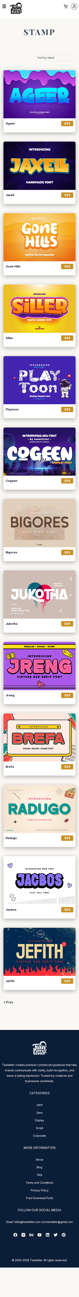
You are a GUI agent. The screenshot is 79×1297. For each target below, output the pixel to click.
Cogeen (11, 481)
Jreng (10, 695)
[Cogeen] (39, 452)
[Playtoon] (39, 380)
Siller (9, 338)
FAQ (39, 1175)
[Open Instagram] (23, 1236)
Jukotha (11, 624)
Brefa (10, 766)
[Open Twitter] (55, 1236)
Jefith (10, 981)
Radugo (11, 838)
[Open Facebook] (15, 1236)
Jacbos (11, 909)
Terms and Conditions (39, 1182)
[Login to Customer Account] (74, 6)
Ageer (10, 123)
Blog (39, 1167)
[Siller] (39, 309)
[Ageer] (39, 94)
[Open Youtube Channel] (39, 1236)
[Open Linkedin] (47, 1236)
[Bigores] (39, 523)
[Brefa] (39, 737)
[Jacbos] (39, 880)
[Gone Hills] (39, 237)
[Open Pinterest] (63, 1236)
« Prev (8, 1002)
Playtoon (12, 409)
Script (39, 1128)
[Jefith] (39, 952)
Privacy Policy (40, 1190)
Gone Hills (13, 266)
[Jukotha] (39, 594)
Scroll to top (75, 1293)
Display (39, 1120)
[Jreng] (39, 666)
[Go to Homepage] (16, 13)
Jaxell (10, 195)
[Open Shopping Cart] (66, 6)
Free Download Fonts (39, 1198)
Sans (39, 1112)
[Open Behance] (31, 1236)
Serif (40, 1105)
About (39, 1159)
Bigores (11, 552)
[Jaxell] (39, 166)
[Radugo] (39, 809)
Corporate (39, 1135)
